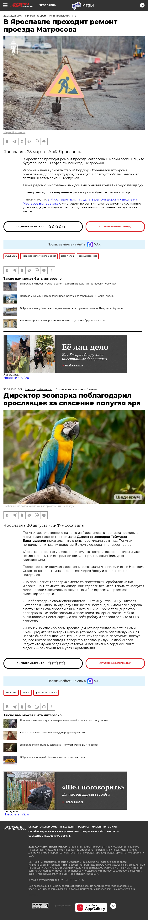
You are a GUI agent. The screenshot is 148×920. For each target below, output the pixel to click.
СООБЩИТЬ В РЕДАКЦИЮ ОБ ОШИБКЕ (50, 836)
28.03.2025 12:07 (12, 15)
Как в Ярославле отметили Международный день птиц (53, 732)
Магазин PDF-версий (104, 827)
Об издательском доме (43, 827)
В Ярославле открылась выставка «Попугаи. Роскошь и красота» (59, 744)
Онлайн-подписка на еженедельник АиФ (54, 831)
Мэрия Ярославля (14, 132)
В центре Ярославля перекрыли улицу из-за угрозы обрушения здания (63, 320)
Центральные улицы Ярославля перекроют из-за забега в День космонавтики (67, 295)
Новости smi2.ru (16, 378)
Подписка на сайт (93, 831)
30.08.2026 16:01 (12, 389)
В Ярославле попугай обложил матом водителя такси (52, 757)
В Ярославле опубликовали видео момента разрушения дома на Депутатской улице (71, 308)
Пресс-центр (67, 827)
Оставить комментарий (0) (115, 226)
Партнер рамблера (62, 905)
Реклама (83, 827)
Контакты (113, 831)
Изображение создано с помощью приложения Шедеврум (38, 506)
